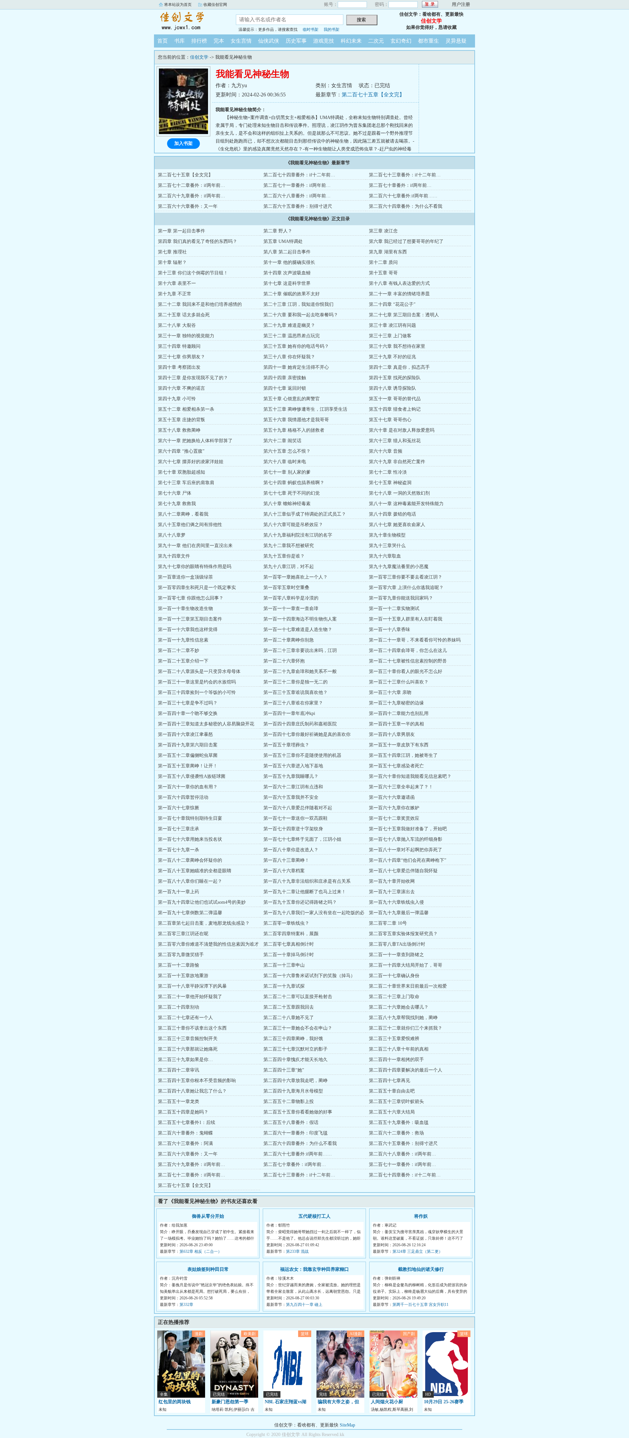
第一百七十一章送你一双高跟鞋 (295, 818)
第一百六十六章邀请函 (392, 797)
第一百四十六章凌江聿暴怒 (185, 734)
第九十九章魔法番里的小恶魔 (399, 566)
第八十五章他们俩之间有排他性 (190, 524)
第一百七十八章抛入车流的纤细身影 (405, 839)
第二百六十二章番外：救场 (396, 1133)
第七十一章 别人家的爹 (287, 472)
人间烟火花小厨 (387, 1401)
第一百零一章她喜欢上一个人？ (295, 577)
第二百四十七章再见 (389, 1080)
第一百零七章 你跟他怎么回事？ (190, 598)
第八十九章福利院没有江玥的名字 (297, 535)
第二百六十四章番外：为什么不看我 (405, 206)
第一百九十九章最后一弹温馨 (399, 912)
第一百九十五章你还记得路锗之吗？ (300, 902)
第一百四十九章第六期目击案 (188, 744)
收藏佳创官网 (215, 4)
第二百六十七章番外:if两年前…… (403, 195)
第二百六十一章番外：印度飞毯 (295, 1133)
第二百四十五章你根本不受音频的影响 (197, 1080)
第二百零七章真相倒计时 (288, 944)
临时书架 (310, 29)
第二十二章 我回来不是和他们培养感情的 (200, 304)
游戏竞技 (323, 41)
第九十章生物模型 (387, 535)
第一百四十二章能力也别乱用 (399, 713)
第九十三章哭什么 (387, 545)
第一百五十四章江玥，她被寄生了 (403, 755)
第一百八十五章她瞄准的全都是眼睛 (194, 870)
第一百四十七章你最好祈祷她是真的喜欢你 (307, 734)
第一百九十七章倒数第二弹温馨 (190, 912)
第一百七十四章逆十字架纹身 (293, 828)
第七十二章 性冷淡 (388, 472)
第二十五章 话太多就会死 (184, 314)
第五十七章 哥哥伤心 (390, 419)
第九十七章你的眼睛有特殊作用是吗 (194, 566)
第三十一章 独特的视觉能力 (186, 335)
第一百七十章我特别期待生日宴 (190, 818)
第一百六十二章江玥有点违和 (293, 786)
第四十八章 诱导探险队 (392, 388)
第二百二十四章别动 (178, 1007)
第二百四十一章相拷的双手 (396, 1059)
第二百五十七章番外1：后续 (186, 1122)
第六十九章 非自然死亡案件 (397, 461)
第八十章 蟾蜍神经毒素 (287, 503)
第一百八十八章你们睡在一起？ (190, 881)
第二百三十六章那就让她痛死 (188, 1049)
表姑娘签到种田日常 (208, 1269)
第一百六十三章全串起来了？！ (401, 786)
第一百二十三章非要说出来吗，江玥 (300, 650)
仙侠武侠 (268, 41)
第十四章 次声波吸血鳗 (287, 272)
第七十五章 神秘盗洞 (390, 482)
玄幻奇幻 (401, 41)
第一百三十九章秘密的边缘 (396, 702)
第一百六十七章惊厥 (178, 807)
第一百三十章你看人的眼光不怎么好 (405, 671)
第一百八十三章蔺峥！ (286, 860)
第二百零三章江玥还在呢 (183, 933)
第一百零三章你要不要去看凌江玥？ (405, 577)
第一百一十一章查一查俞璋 (290, 608)
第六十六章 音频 (385, 451)
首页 (162, 41)
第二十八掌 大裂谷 (177, 325)
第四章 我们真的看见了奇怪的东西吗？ (197, 241)
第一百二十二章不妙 (178, 650)
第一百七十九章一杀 (178, 849)
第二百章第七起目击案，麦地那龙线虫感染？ (204, 923)
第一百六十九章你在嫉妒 (394, 807)
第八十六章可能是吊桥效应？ (293, 524)
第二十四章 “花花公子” (392, 304)
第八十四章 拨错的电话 (392, 514)
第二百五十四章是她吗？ (183, 1112)
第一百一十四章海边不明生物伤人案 (300, 619)
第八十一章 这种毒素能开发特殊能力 (406, 503)
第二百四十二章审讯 (178, 1070)
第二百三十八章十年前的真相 (399, 1049)
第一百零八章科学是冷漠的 (290, 598)
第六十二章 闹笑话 (282, 440)
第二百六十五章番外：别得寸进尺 (297, 206)
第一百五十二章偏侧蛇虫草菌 (188, 755)
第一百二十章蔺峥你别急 (288, 640)
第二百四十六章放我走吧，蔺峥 (295, 1080)
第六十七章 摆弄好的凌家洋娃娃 (190, 461)
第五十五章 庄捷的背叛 (181, 419)
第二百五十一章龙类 (178, 1101)
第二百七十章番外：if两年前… (400, 185)
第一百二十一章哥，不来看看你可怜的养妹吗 (415, 640)
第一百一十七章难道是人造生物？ (297, 629)
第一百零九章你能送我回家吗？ (401, 598)
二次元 (376, 41)
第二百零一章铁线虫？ (286, 923)
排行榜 (199, 41)
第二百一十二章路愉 (178, 965)
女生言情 (241, 41)
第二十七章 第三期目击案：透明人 (404, 314)
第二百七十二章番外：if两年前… (191, 185)
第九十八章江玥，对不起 (288, 566)
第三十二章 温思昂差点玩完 (291, 335)
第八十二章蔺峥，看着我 (183, 514)
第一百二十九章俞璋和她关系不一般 (300, 671)
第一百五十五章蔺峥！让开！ (188, 765)
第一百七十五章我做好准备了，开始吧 (408, 828)
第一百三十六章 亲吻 (390, 692)
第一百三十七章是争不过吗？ (188, 702)
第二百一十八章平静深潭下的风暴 (192, 986)
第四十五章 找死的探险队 (395, 377)
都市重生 (428, 41)
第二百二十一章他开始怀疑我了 (190, 996)
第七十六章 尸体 (174, 493)
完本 (219, 41)
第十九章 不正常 (174, 293)
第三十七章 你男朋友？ (181, 356)
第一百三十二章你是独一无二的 (295, 682)
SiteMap (347, 1425)
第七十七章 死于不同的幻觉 (291, 493)
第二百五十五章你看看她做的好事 (297, 1112)
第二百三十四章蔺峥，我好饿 (293, 1038)
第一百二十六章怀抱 (284, 661)
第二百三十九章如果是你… (185, 1059)
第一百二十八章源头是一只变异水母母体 (199, 671)
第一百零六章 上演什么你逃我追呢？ (406, 587)
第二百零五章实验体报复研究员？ (403, 933)
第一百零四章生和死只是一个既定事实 (197, 587)
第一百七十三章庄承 (178, 828)
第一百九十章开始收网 (392, 881)
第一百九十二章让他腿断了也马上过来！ (304, 891)
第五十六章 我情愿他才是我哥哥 (296, 419)
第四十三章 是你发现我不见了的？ (193, 377)
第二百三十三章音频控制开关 (188, 1038)
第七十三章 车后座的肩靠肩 (186, 482)
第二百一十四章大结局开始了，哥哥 (405, 965)
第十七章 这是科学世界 (287, 283)
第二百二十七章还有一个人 (185, 1017)
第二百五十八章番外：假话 (290, 1122)
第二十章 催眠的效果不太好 (291, 293)
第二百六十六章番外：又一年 (188, 206)
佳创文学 (190, 21)
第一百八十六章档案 (284, 870)
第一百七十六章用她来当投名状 (190, 839)
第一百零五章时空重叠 (286, 587)
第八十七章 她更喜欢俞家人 (397, 524)
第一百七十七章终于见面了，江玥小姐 (302, 839)
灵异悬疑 (456, 41)
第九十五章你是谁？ (284, 556)
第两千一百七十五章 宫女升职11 (420, 1304)
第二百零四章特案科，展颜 (290, 933)
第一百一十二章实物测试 (394, 608)
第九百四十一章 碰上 (304, 1304)
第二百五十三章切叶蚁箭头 (396, 1101)
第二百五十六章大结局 (392, 1112)
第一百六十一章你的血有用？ (188, 786)
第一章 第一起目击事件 (181, 230)
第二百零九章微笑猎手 (181, 954)
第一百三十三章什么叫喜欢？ (399, 682)
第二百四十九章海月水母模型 (293, 1091)
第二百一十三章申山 (284, 965)
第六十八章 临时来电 (284, 461)
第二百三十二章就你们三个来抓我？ (405, 1028)
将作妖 (421, 1216)
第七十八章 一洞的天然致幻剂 (399, 493)
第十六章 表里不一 (177, 283)
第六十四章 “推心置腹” (181, 451)
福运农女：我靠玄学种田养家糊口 (314, 1269)
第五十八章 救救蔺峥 (179, 430)
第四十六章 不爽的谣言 (181, 388)
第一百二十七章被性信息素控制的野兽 (408, 661)
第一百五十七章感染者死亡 (396, 765)
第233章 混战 (297, 1251)
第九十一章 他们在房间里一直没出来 (195, 545)
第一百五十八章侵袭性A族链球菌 (191, 776)
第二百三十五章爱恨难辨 (394, 1038)
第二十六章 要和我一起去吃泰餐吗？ (300, 314)
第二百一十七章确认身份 (394, 975)
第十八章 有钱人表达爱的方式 (399, 283)
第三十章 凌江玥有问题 (392, 325)
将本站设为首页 (178, 4)
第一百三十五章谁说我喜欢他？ (295, 692)
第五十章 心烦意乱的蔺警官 (291, 398)
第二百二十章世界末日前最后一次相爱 (408, 986)
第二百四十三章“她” (283, 1070)
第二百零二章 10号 (388, 923)
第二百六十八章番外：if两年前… (297, 195)
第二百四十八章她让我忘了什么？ (192, 1091)
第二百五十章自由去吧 (392, 1091)
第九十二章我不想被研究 (288, 545)
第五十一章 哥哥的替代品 (395, 398)
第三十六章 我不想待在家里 (397, 346)
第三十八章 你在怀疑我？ (289, 356)
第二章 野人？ (277, 230)
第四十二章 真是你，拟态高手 (399, 367)
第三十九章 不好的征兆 (392, 356)
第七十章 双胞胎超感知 (181, 472)
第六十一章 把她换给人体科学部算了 (195, 440)
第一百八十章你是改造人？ (290, 849)
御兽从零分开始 (208, 1216)
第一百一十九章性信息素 (183, 640)
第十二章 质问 (383, 262)
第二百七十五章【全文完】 (373, 94)
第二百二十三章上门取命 (394, 996)
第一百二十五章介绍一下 (183, 661)
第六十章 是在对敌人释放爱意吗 (401, 430)
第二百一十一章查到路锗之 (396, 954)
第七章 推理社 (172, 251)
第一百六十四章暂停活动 (183, 797)
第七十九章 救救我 (177, 503)
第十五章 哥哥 (383, 272)
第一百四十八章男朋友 (392, 734)
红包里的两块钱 (175, 1401)
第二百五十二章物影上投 (288, 1101)
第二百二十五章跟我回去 (288, 1007)
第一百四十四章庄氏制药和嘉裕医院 (300, 723)
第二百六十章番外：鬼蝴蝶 (185, 1133)
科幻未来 (351, 41)
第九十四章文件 (174, 556)
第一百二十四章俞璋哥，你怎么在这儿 (408, 650)
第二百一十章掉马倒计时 (288, 954)
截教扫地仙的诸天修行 (421, 1269)
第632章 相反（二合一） (201, 1251)
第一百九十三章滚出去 (392, 891)
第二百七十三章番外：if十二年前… (405, 174)
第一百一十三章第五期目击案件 (190, 619)
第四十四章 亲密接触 (284, 377)
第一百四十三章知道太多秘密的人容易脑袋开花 (206, 723)
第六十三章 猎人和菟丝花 (395, 440)
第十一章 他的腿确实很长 (289, 262)
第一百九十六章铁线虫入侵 (396, 902)
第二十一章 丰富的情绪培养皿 (399, 293)
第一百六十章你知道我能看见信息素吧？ (410, 776)
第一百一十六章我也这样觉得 (188, 629)
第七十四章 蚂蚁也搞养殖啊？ (293, 482)
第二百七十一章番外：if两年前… (297, 185)
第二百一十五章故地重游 (183, 975)
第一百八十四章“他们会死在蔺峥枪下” (407, 860)
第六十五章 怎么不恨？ (287, 451)
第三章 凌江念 (383, 230)
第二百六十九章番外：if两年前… (191, 195)
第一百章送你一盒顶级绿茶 (185, 577)
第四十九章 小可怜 (177, 398)
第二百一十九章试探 (284, 986)
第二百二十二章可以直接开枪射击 (297, 996)
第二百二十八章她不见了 (288, 1017)
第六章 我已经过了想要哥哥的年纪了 (406, 241)
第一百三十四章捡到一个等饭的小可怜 (197, 692)
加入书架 (183, 143)
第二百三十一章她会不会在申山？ (297, 1028)
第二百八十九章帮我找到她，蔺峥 (403, 1017)
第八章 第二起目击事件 (287, 251)
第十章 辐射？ (172, 262)
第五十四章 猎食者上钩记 (395, 409)
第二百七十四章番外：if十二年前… (299, 174)
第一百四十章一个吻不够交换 (188, 713)
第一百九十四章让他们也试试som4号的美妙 (202, 902)
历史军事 (296, 41)
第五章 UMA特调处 (283, 241)
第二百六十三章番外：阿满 (185, 1143)
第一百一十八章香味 (389, 629)
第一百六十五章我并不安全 (290, 797)
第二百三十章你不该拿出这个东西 (192, 1028)
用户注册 (461, 4)
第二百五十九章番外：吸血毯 (399, 1122)
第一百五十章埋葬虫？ (286, 744)
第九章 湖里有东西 (388, 251)
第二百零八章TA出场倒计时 (397, 944)
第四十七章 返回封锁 (284, 388)
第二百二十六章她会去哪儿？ (399, 1007)
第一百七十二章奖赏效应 (394, 818)
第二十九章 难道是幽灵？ (289, 325)
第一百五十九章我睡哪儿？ (290, 776)
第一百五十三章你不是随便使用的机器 (302, 755)
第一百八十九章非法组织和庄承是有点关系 (307, 881)
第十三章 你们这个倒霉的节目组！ (193, 272)
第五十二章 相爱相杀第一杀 (186, 409)
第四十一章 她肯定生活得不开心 (296, 367)
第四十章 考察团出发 (179, 367)
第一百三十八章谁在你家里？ (293, 702)
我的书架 (331, 29)
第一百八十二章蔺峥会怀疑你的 (190, 860)
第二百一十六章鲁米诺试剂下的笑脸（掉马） (309, 975)
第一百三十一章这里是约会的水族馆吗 (197, 682)
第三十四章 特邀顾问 (179, 346)
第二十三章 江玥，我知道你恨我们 (298, 304)
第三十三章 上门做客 (390, 335)
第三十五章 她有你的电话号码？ (296, 346)
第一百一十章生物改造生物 (185, 608)
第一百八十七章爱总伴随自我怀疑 (403, 870)
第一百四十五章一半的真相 (396, 723)
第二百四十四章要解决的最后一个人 (405, 1070)
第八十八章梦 (171, 535)
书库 (179, 41)
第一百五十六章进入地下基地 (293, 765)
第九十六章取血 (385, 556)
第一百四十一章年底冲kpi (289, 713)
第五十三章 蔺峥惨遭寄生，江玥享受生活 (305, 409)
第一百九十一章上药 (178, 891)
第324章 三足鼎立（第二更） (417, 1251)
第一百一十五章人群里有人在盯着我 (405, 619)
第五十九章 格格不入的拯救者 (293, 430)
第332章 (186, 1304)
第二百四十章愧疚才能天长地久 (295, 1059)
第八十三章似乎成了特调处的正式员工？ (304, 514)
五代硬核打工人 (314, 1216)
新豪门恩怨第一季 (230, 1401)
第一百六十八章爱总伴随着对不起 (297, 807)
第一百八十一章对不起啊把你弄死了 (405, 849)
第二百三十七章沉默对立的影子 (295, 1049)
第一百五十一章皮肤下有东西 (399, 744)
